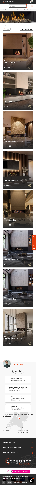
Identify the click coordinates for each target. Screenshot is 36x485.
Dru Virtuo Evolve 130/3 (13, 259)
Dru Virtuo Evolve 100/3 (13, 338)
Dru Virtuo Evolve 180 (13, 220)
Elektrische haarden (9, 10)
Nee (9, 482)
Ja (3, 482)
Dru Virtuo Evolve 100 (13, 181)
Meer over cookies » (20, 482)
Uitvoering (19, 10)
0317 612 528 (18, 364)
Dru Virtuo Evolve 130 (12, 299)
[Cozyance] (8, 3)
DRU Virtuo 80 (10, 102)
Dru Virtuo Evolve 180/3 (13, 141)
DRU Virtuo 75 (10, 62)
